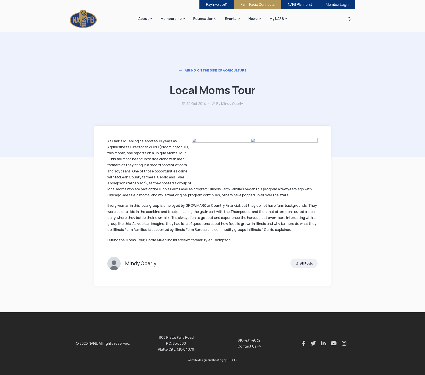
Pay (215, 4)
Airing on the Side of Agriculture (215, 70)
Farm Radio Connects (258, 4)
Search (350, 19)
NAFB (298, 4)
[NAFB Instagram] (341, 343)
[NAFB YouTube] (331, 343)
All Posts (306, 263)
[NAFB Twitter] (311, 343)
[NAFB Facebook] (301, 343)
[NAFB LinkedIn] (321, 343)
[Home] (83, 19)
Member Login (337, 4)
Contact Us (247, 346)
